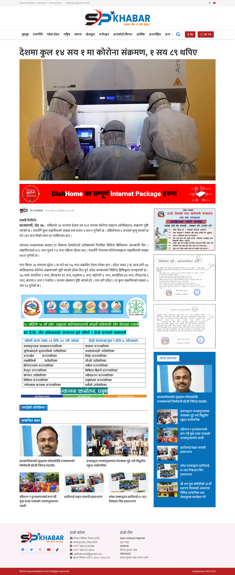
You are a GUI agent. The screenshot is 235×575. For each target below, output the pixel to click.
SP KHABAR (36, 211)
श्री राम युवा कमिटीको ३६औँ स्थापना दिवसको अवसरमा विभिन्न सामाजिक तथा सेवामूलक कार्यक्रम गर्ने (195, 491)
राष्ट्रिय (66, 34)
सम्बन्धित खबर (31, 421)
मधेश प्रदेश (53, 34)
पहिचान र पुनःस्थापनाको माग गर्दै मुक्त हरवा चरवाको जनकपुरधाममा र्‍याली (38, 501)
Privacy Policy (55, 3)
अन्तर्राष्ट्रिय (155, 34)
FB (191, 34)
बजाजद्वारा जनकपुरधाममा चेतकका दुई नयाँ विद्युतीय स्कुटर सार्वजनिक (116, 463)
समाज (78, 34)
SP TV (207, 34)
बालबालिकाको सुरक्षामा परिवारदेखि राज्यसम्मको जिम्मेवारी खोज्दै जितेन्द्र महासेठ (46, 463)
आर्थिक (140, 34)
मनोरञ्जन (104, 34)
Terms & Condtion (27, 3)
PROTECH (211, 571)
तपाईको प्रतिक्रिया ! (34, 408)
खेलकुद (90, 34)
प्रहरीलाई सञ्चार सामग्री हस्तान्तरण (83, 497)
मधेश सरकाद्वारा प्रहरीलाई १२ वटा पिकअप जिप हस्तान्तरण (128, 499)
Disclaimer (42, 3)
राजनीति (38, 34)
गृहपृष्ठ (25, 34)
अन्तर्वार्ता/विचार (122, 34)
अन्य (167, 34)
